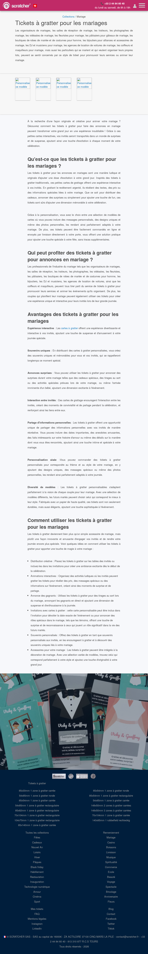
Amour (37, 891)
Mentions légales (37, 918)
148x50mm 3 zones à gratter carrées (111, 810)
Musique (111, 857)
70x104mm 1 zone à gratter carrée (111, 815)
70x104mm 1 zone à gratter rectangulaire (37, 815)
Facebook (111, 918)
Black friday (37, 867)
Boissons (111, 847)
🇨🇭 (35, 5)
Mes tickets (37, 909)
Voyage (111, 881)
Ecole (111, 872)
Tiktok (111, 928)
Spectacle (111, 886)
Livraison (111, 852)
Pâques (37, 862)
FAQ (37, 914)
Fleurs (111, 901)
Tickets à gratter (37, 783)
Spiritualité (111, 862)
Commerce (111, 867)
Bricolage (111, 891)
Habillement (37, 872)
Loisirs (37, 852)
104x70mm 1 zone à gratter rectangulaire (37, 820)
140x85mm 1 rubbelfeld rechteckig (111, 820)
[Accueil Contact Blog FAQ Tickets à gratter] (142, 5)
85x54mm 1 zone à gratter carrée (37, 800)
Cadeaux (37, 842)
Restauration (37, 877)
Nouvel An (37, 847)
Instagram (37, 923)
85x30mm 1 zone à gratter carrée (37, 790)
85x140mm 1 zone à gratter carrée (37, 825)
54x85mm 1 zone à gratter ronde (37, 795)
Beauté (111, 877)
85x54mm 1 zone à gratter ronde (111, 790)
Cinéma (37, 896)
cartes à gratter (69, 328)
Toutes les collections (37, 832)
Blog (111, 909)
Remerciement (111, 832)
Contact (111, 914)
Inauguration (37, 881)
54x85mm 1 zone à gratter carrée (111, 800)
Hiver (37, 857)
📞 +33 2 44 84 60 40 (112, 3)
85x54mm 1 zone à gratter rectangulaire (111, 795)
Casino (111, 842)
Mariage (111, 837)
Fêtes (37, 837)
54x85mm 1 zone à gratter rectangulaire (37, 805)
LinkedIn (37, 928)
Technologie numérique (37, 886)
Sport (37, 901)
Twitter (111, 923)
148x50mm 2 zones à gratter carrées (111, 805)
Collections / (69, 16)
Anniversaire (111, 896)
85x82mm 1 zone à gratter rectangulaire (37, 810)
